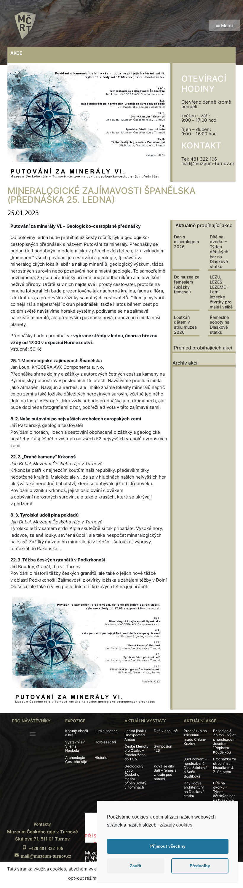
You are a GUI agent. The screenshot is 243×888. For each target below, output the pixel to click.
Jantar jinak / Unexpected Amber (135, 735)
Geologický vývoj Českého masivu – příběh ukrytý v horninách (135, 777)
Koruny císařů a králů (76, 733)
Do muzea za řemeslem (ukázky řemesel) (186, 284)
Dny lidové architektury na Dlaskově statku (194, 789)
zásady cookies (176, 824)
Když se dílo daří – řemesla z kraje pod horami (165, 772)
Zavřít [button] (135, 865)
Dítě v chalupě (166, 731)
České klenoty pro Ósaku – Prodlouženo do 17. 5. (136, 752)
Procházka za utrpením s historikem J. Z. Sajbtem (224, 765)
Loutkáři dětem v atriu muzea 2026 (185, 325)
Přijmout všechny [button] (168, 846)
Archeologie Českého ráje (76, 759)
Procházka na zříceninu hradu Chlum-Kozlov (195, 737)
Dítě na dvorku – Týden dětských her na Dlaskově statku (219, 251)
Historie (101, 757)
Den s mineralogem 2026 (186, 241)
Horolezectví (105, 742)
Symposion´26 (163, 748)
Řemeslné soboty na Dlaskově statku (219, 325)
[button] (224, 25)
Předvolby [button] (200, 865)
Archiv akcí (184, 363)
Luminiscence (106, 731)
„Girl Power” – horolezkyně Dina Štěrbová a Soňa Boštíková (195, 767)
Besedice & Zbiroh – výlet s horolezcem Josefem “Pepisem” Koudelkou (224, 741)
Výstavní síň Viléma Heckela (75, 746)
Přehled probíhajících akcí (203, 348)
